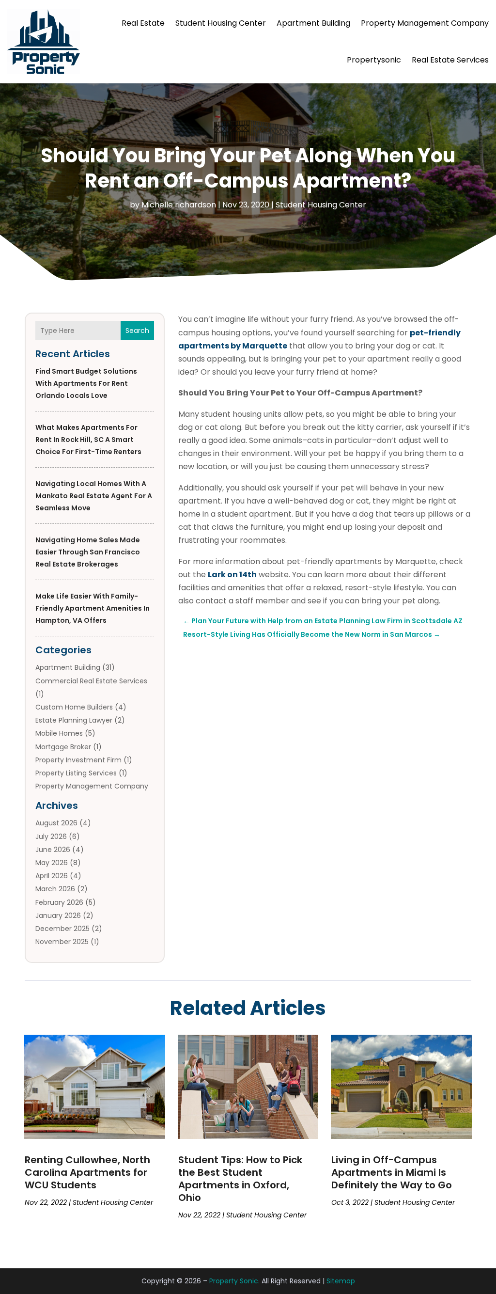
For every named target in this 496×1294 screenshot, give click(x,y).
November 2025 (62, 942)
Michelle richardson (178, 204)
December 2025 (62, 928)
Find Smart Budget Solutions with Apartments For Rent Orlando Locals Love (86, 383)
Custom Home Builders (74, 707)
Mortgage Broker (63, 747)
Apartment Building (313, 23)
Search (137, 330)
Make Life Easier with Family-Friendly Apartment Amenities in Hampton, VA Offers (92, 608)
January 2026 (58, 915)
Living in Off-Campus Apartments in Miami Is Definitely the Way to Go (391, 1172)
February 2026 (59, 902)
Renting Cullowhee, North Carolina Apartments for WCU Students (87, 1172)
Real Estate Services (450, 59)
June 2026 (52, 849)
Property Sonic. (234, 1281)
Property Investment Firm (78, 760)
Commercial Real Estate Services (91, 681)
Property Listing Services (76, 773)
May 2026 (51, 863)
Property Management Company (425, 23)
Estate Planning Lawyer (73, 720)
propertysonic (374, 59)
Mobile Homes (59, 733)
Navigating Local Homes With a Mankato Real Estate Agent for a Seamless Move (93, 496)
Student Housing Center (220, 23)
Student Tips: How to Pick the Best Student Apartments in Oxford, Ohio (240, 1178)
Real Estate (143, 23)
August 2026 (56, 823)
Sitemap (340, 1281)
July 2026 (51, 836)
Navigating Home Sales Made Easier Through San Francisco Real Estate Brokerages (87, 552)
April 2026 (51, 876)
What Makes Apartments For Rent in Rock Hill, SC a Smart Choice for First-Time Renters (88, 440)
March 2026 (55, 889)
